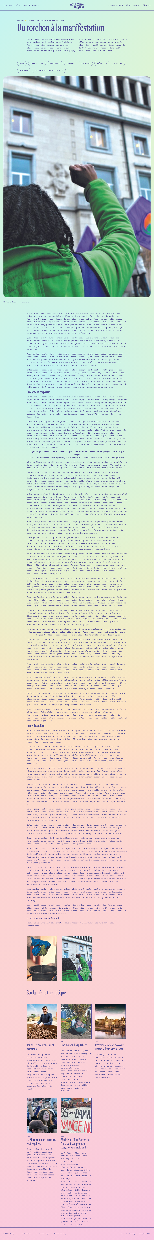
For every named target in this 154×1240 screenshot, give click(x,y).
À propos (33, 5)
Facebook (123, 1234)
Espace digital (115, 5)
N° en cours (21, 5)
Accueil (20, 20)
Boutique (7, 5)
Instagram (133, 1234)
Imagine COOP (145, 1234)
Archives (30, 20)
